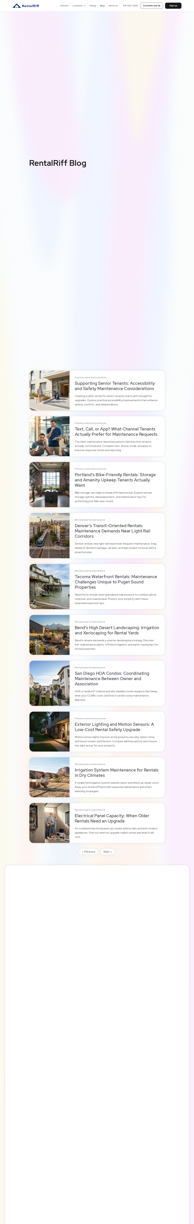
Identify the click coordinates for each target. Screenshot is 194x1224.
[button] (79, 6)
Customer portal (151, 5)
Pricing (93, 5)
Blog (102, 5)
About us (113, 5)
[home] (26, 6)
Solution (64, 5)
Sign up (173, 5)
